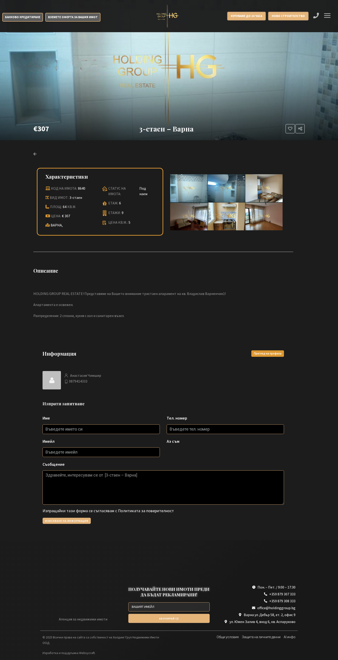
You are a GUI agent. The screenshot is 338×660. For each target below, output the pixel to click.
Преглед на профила (267, 353)
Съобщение (54, 464)
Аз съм (173, 441)
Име (46, 418)
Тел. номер (177, 418)
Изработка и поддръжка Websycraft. (69, 653)
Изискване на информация (66, 521)
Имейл (48, 441)
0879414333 (78, 381)
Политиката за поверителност (146, 510)
